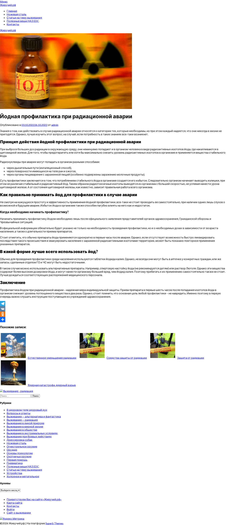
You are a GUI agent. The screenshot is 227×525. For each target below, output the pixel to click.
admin (54, 124)
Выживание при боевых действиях (29, 436)
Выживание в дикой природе (25, 423)
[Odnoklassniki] (113, 314)
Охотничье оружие (19, 456)
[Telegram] (113, 303)
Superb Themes (54, 523)
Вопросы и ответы (18, 413)
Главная (12, 10)
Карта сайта (14, 502)
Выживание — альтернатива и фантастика (34, 416)
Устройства (14, 473)
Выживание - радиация (18, 391)
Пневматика (15, 463)
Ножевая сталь (16, 14)
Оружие (12, 449)
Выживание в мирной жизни (25, 426)
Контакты (13, 24)
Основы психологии (20, 453)
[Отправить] (113, 319)
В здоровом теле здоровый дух (27, 409)
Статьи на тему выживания (24, 17)
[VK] (113, 309)
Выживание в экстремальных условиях (32, 433)
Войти (11, 509)
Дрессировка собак (19, 439)
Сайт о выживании (19, 512)
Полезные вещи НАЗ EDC (23, 20)
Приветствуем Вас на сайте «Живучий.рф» (34, 499)
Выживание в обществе (22, 429)
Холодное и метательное (23, 476)
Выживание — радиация (22, 419)
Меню (3, 1)
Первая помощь (17, 459)
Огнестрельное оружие (22, 446)
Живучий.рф (8, 4)
